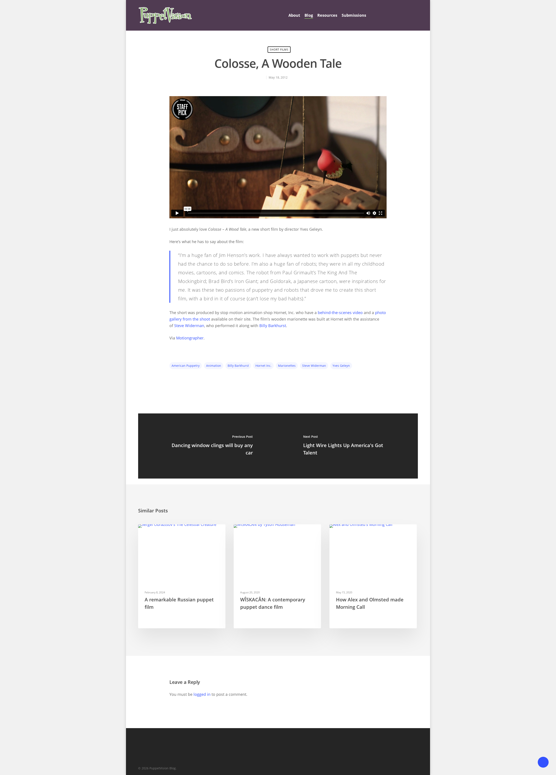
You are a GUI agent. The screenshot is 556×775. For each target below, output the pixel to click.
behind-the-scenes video (340, 312)
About (294, 15)
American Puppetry (186, 366)
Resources (327, 15)
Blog (308, 15)
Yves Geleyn (341, 366)
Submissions (354, 15)
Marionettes (287, 366)
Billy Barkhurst (272, 325)
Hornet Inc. (263, 366)
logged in (202, 694)
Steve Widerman (189, 325)
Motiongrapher (190, 338)
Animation (213, 366)
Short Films (279, 49)
